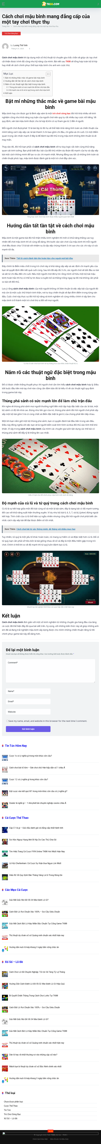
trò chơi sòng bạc (61, 113)
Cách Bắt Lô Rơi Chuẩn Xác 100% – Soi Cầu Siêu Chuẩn (34, 912)
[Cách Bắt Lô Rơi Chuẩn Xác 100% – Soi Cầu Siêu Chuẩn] (5, 913)
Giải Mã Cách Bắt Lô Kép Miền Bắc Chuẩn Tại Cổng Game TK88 (38, 923)
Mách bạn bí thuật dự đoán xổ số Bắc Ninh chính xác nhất (35, 1066)
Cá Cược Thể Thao (17, 817)
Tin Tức (7, 1110)
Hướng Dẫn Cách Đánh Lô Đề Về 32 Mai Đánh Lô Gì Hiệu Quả (37, 984)
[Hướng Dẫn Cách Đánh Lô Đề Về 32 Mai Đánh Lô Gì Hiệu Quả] (5, 986)
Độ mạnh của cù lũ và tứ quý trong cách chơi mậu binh (29, 90)
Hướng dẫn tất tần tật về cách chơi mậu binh (24, 81)
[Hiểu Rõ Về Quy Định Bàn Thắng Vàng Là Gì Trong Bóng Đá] (5, 877)
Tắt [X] (50, 1131)
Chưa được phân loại (13, 1101)
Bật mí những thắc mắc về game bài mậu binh (25, 78)
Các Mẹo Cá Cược (16, 889)
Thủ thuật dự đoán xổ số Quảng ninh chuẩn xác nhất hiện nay (36, 935)
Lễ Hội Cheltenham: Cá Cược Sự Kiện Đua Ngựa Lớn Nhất (35, 863)
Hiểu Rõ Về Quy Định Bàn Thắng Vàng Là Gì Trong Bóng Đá (35, 875)
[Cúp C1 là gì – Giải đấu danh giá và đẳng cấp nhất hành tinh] (5, 830)
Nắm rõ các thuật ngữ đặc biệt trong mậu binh (25, 84)
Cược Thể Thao (11, 1106)
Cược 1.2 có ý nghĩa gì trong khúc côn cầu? (28, 779)
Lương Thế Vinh (20, 45)
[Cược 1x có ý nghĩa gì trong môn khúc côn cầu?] (5, 758)
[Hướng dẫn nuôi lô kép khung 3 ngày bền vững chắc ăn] (5, 949)
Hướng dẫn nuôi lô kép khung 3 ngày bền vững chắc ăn (34, 947)
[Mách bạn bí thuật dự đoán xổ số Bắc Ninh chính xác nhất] (5, 1068)
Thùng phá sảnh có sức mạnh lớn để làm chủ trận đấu (29, 87)
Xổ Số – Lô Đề (14, 962)
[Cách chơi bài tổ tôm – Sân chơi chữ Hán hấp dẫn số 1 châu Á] (5, 769)
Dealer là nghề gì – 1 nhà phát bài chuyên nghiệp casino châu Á (37, 803)
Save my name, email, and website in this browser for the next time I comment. (48, 721)
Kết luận (8, 93)
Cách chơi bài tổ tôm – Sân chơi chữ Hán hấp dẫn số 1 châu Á (37, 767)
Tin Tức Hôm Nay (16, 745)
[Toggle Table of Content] (47, 74)
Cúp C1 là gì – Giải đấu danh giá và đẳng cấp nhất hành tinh (36, 828)
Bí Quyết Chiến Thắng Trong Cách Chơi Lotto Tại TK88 (33, 995)
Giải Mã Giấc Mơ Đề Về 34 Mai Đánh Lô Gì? (29, 900)
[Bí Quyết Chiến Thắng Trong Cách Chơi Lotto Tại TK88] (5, 997)
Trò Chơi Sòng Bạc (11, 33)
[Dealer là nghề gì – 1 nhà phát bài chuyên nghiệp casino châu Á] (5, 805)
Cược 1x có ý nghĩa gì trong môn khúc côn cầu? (30, 756)
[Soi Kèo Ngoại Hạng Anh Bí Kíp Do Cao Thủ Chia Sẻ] (5, 841)
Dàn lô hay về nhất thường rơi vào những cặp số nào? (33, 1054)
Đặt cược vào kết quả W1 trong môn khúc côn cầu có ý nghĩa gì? (38, 791)
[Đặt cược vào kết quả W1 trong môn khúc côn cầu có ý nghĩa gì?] (5, 793)
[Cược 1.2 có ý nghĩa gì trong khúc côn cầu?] (5, 781)
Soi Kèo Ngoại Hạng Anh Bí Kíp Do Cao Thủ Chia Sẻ (32, 839)
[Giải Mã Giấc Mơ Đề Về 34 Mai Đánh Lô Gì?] (5, 902)
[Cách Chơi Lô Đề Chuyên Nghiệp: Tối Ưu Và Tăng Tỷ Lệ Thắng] (5, 974)
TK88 (68, 61)
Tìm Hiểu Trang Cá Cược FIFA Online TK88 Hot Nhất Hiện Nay (37, 851)
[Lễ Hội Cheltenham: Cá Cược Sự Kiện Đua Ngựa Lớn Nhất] (5, 865)
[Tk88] (50, 3)
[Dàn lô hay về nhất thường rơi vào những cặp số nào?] (5, 1056)
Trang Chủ (5, 26)
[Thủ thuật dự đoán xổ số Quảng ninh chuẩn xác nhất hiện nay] (5, 937)
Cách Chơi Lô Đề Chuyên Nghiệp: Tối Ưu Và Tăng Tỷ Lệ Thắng (37, 972)
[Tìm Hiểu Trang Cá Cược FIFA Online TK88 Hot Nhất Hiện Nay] (5, 853)
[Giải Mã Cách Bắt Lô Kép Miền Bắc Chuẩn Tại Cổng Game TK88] (5, 925)
